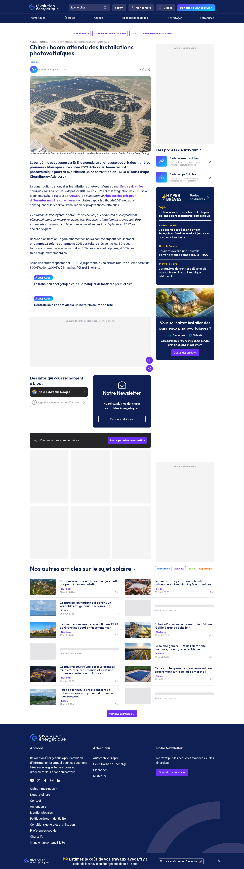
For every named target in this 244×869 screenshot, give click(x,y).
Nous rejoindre (40, 794)
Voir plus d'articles (120, 713)
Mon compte (143, 7)
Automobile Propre (106, 758)
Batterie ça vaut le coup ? (196, 7)
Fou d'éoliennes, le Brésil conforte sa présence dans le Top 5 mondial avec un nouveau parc (87, 693)
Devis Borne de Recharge (110, 764)
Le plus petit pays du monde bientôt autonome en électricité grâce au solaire (183, 582)
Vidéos (168, 7)
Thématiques (37, 17)
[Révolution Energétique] (44, 7)
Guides (98, 17)
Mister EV (99, 776)
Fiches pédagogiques (135, 17)
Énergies (70, 17)
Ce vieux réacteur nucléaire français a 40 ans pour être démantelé (88, 582)
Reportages (175, 18)
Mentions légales (41, 812)
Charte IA (36, 836)
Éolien (64, 610)
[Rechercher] (105, 7)
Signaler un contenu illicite (47, 842)
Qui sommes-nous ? (43, 788)
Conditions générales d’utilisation (52, 824)
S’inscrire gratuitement (172, 772)
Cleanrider (100, 770)
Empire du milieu (132, 186)
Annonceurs (38, 806)
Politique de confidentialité (48, 818)
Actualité (179, 568)
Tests (192, 568)
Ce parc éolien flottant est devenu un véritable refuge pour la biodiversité (85, 604)
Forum (119, 7)
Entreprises (207, 18)
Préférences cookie (43, 830)
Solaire (44, 42)
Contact (35, 800)
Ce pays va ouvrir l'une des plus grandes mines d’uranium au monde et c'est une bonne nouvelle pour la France (87, 670)
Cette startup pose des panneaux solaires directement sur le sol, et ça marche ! (183, 670)
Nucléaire (66, 588)
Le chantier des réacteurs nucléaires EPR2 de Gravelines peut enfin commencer (89, 626)
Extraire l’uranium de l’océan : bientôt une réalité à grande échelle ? (183, 626)
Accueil (34, 42)
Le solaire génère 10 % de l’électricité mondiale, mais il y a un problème (180, 647)
